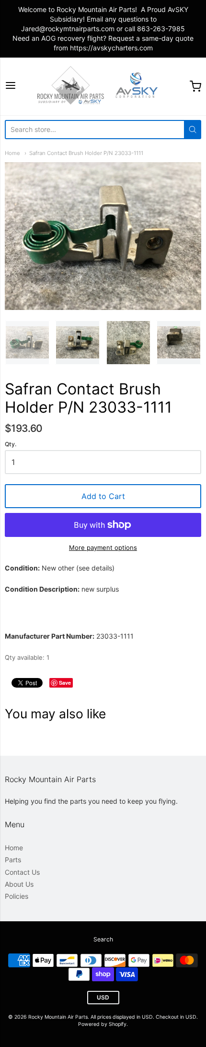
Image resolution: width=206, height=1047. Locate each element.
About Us (19, 884)
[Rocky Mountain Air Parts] (103, 86)
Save (65, 682)
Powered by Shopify (102, 1024)
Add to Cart (103, 496)
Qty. (10, 444)
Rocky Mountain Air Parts (58, 1017)
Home (12, 153)
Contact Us (22, 872)
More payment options (103, 547)
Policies (16, 896)
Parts (13, 860)
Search (103, 939)
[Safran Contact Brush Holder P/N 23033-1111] (27, 342)
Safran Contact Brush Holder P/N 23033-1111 (86, 153)
